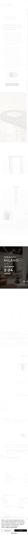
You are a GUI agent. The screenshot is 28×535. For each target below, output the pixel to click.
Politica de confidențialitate (11, 527)
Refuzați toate (8, 530)
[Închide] (26, 520)
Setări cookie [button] (14, 533)
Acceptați (21, 530)
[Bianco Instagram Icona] (24, 281)
